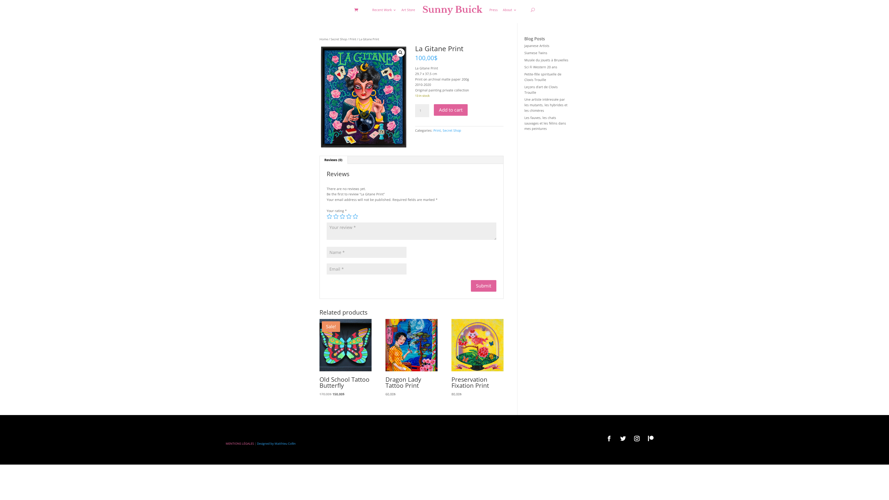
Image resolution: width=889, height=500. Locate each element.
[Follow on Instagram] (636, 438)
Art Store (408, 10)
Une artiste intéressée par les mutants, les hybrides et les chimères (545, 105)
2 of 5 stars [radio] (336, 216)
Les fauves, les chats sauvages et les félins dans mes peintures (545, 123)
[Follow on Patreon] (651, 438)
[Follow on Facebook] (609, 438)
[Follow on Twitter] (623, 438)
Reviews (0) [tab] (333, 160)
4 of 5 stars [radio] (349, 216)
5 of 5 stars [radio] (355, 216)
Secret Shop (339, 39)
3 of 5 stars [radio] (342, 216)
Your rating (337, 211)
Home (323, 39)
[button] (400, 52)
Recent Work (382, 10)
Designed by (265, 443)
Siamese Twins (535, 53)
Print (353, 39)
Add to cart (451, 110)
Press (493, 10)
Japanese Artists (536, 46)
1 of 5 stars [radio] (329, 216)
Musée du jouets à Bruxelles (546, 60)
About (507, 10)
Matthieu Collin (285, 443)
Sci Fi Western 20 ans (540, 67)
